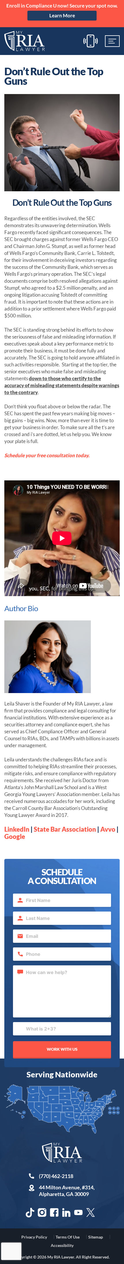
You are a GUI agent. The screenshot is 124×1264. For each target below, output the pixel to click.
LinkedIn (16, 829)
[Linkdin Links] (66, 1212)
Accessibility (62, 1245)
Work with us (62, 1049)
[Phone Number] (90, 41)
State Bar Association (65, 829)
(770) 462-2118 (56, 1176)
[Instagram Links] (42, 1212)
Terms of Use (68, 1236)
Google (14, 836)
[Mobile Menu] (112, 41)
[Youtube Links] (78, 1212)
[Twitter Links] (90, 1212)
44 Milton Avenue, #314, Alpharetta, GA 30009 (67, 1190)
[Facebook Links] (54, 1212)
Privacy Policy (34, 1236)
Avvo (107, 829)
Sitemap (95, 1236)
